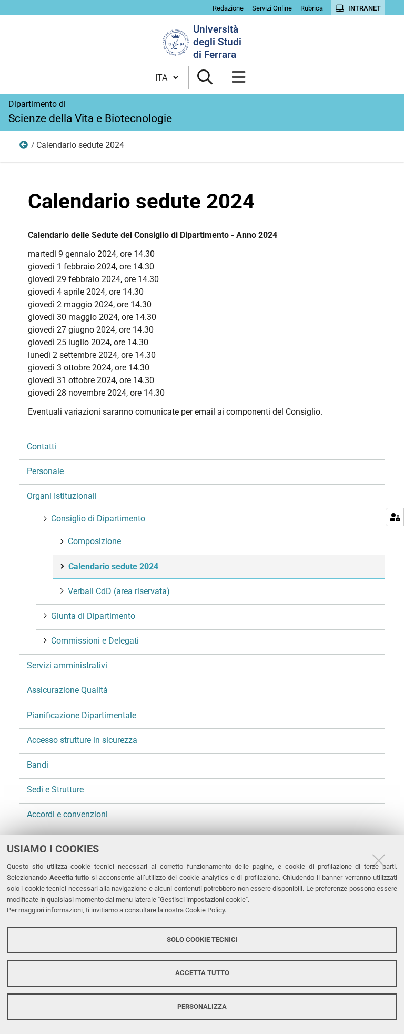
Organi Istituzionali (62, 496)
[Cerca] (205, 77)
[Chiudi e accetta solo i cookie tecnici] (378, 860)
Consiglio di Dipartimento (24, 147)
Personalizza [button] (202, 1006)
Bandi (37, 765)
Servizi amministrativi (67, 665)
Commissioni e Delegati (95, 641)
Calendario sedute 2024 (113, 566)
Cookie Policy (205, 910)
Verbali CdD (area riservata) (119, 591)
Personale (45, 471)
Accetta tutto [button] (202, 973)
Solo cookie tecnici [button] (202, 939)
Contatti (41, 446)
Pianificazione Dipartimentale (81, 715)
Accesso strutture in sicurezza (82, 740)
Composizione (94, 541)
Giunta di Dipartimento (93, 616)
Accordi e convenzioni (67, 814)
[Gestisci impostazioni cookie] (395, 517)
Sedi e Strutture (55, 790)
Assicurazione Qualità (67, 690)
